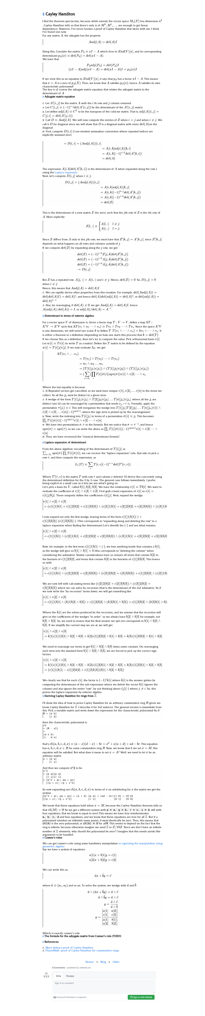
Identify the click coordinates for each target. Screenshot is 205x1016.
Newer (90, 962)
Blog (103, 962)
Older (116, 962)
